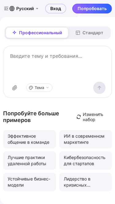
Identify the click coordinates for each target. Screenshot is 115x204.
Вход (55, 8)
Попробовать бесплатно (92, 9)
